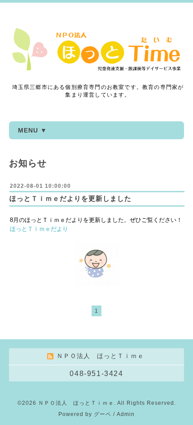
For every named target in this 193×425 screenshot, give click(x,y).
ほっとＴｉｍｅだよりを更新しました (70, 198)
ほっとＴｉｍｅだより (39, 229)
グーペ (102, 414)
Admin (126, 414)
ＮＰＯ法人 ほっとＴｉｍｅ (76, 403)
